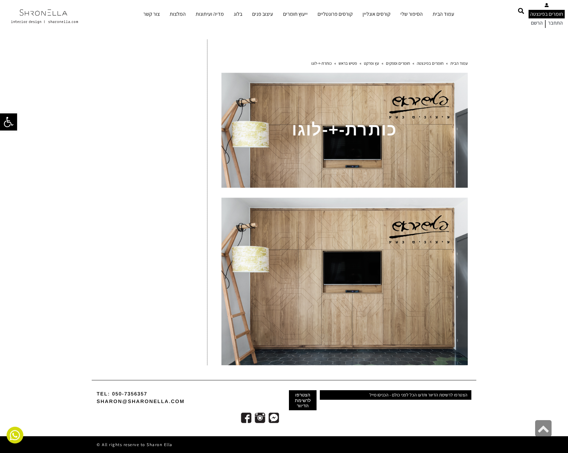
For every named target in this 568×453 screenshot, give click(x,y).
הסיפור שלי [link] (411, 14)
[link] (8, 122)
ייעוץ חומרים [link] (295, 14)
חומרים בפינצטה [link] (546, 14)
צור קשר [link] (151, 14)
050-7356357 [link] (129, 393)
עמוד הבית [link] (443, 14)
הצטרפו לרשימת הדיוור (303, 400)
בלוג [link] (238, 14)
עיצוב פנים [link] (262, 14)
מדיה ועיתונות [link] (210, 14)
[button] (520, 10)
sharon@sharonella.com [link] (141, 401)
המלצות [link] (178, 14)
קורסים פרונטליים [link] (335, 14)
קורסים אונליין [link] (376, 14)
